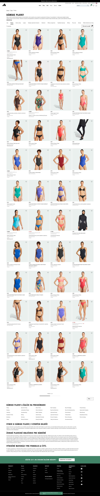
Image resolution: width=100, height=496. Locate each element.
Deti (47, 5)
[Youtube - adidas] (86, 484)
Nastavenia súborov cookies (30, 493)
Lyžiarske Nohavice (54, 414)
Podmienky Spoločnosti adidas (64, 493)
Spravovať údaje (38, 493)
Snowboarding (24, 412)
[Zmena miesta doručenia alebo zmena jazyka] (96, 3)
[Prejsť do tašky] (96, 5)
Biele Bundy (82, 412)
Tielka (7, 419)
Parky (7, 407)
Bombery (8, 417)
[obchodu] (4, 5)
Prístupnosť (73, 493)
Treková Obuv (67, 414)
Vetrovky (23, 417)
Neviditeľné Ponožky (40, 417)
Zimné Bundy (67, 412)
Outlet (60, 5)
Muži (40, 5)
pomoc (73, 3)
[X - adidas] (86, 475)
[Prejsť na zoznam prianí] (93, 5)
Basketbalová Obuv (83, 414)
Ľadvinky (8, 412)
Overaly (7, 410)
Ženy (44, 5)
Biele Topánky (53, 407)
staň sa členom (84, 3)
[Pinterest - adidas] (86, 478)
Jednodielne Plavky (25, 410)
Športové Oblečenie (54, 410)
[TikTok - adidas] (86, 481)
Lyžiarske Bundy (53, 412)
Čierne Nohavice (39, 410)
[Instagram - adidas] (86, 472)
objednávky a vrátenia (78, 3)
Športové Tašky (24, 407)
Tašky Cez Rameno (54, 419)
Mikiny (22, 414)
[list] (50, 23)
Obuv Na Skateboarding (70, 410)
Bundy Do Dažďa (39, 419)
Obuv (51, 5)
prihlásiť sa (93, 3)
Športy (55, 5)
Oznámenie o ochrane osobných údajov (52, 493)
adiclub (89, 3)
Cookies (43, 493)
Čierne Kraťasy (83, 417)
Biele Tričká (38, 407)
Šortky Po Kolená (24, 419)
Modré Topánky (39, 412)
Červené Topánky (53, 417)
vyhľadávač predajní (68, 3)
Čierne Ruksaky (68, 417)
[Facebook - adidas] (86, 468)
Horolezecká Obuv (68, 419)
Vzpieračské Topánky (84, 410)
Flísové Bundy (82, 407)
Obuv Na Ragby (68, 407)
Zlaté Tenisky (38, 414)
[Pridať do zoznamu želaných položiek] (26, 30)
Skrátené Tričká (9, 414)
